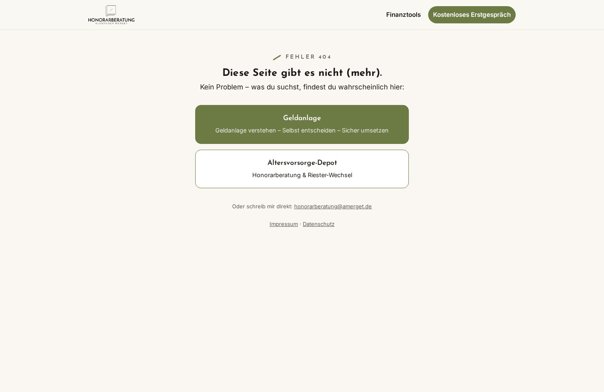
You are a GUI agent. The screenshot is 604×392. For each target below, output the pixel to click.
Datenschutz (318, 224)
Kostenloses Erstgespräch (472, 14)
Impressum (284, 224)
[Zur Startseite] (111, 14)
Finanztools (403, 14)
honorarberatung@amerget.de (333, 206)
